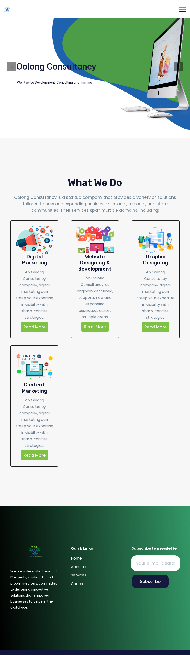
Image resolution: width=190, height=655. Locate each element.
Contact (78, 583)
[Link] (7, 9)
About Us (79, 566)
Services (78, 575)
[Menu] (182, 9)
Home (76, 558)
